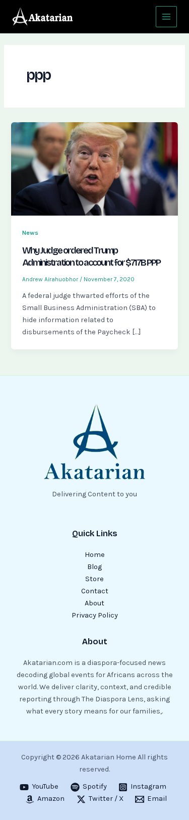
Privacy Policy (95, 615)
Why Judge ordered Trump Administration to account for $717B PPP (91, 256)
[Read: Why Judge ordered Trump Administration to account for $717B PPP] (94, 168)
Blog (94, 566)
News (30, 232)
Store (94, 579)
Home (95, 554)
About (94, 603)
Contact (94, 591)
